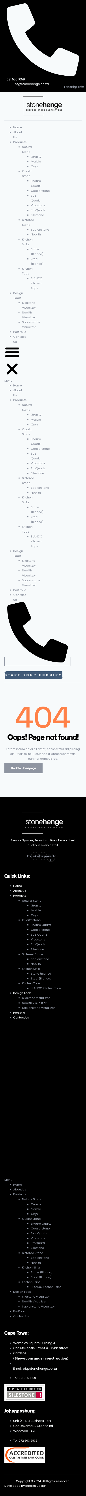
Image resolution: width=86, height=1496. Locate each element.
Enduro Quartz (41, 925)
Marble (36, 161)
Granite (36, 157)
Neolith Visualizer (34, 1003)
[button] (12, 363)
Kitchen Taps (31, 983)
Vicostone (38, 205)
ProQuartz (38, 210)
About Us (19, 891)
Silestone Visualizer (36, 998)
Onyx (34, 166)
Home (17, 127)
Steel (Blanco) (41, 978)
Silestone (37, 215)
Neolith (36, 234)
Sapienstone (40, 230)
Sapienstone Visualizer (38, 1008)
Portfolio (19, 332)
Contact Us (21, 1017)
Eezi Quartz (39, 935)
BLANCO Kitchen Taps (36, 283)
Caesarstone (40, 191)
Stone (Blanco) (41, 974)
